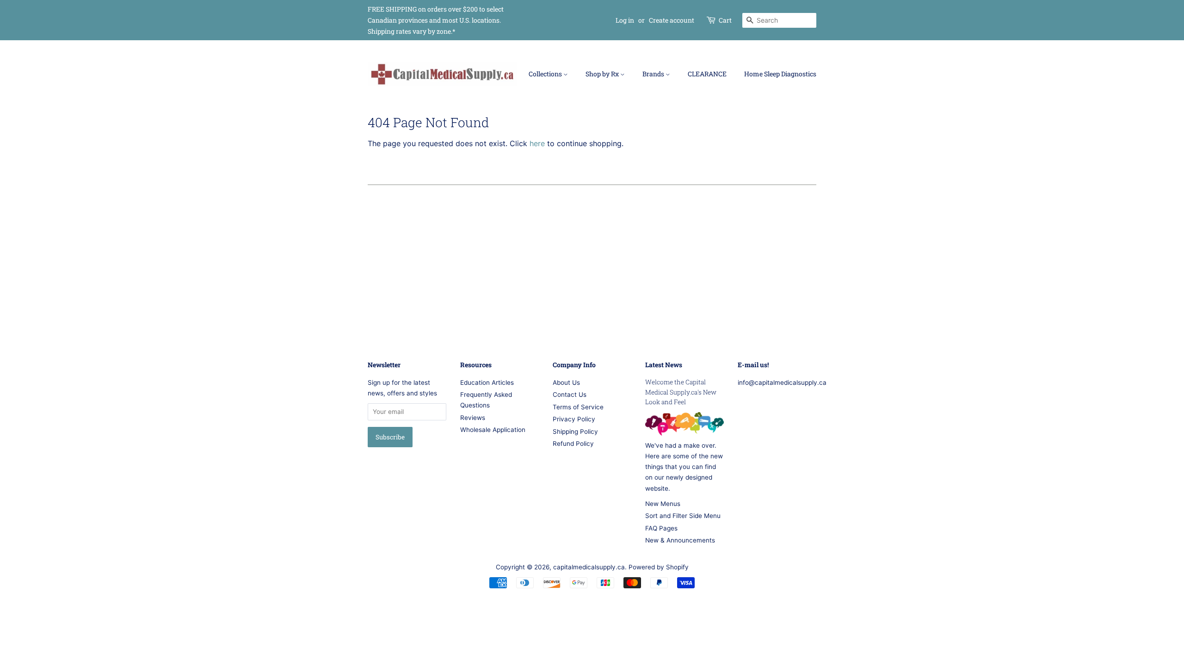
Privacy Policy (574, 419)
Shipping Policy (575, 431)
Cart (725, 20)
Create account (671, 20)
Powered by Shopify (659, 567)
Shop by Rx (603, 73)
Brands (654, 73)
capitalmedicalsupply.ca (589, 567)
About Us (566, 382)
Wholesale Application (492, 429)
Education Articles (487, 382)
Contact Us (569, 394)
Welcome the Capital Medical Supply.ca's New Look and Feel (680, 392)
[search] (779, 20)
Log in (625, 20)
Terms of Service (578, 407)
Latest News (663, 364)
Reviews (472, 417)
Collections (546, 73)
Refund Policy (573, 443)
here (537, 143)
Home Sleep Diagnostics (780, 73)
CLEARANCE (707, 73)
